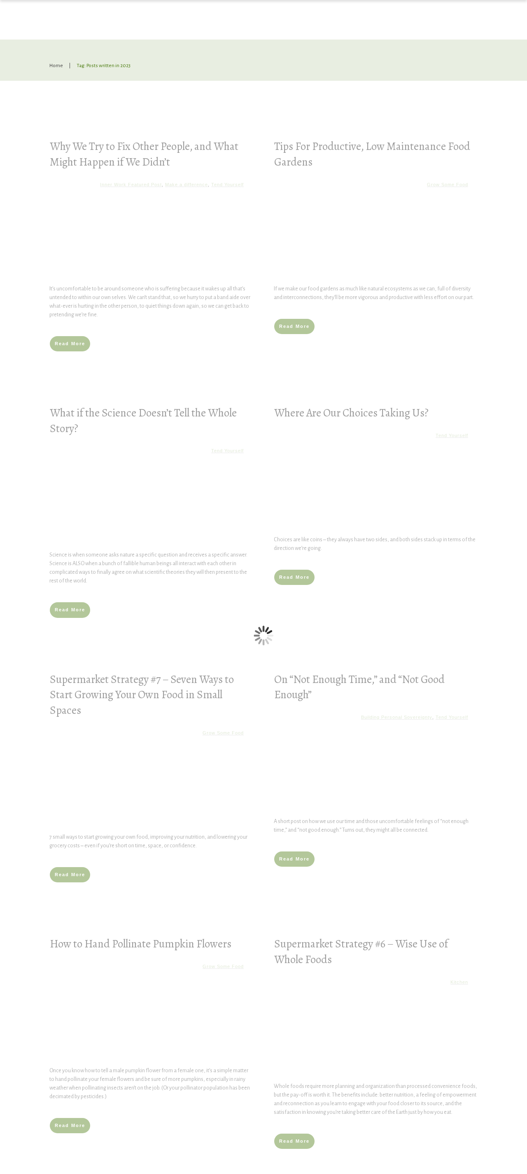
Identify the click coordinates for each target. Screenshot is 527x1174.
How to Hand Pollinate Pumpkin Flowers (140, 943)
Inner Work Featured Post (131, 184)
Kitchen (459, 982)
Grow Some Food (447, 184)
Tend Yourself (227, 184)
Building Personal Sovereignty (396, 717)
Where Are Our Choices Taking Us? (351, 412)
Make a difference (186, 184)
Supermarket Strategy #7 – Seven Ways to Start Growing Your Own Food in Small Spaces (142, 695)
